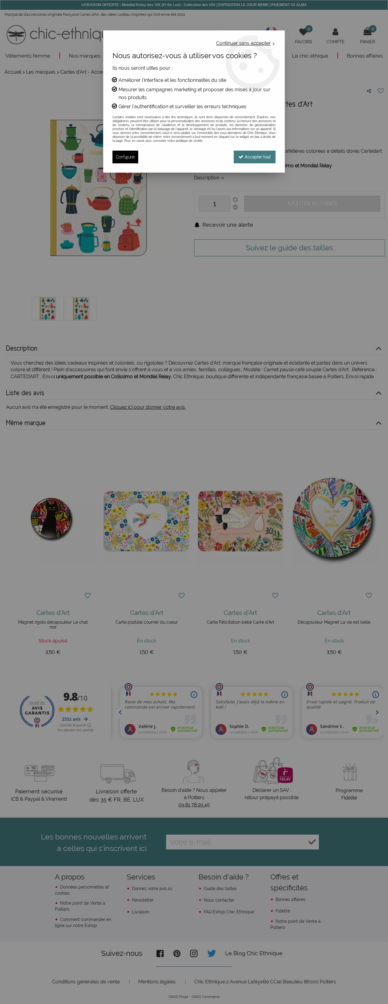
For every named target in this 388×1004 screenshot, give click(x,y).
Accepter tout (257, 156)
